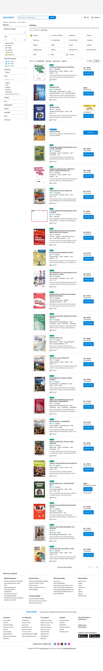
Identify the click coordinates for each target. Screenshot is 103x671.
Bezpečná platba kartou (28, 634)
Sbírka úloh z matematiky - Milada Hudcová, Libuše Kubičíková (63, 316)
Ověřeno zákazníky (64, 620)
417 (97, 567)
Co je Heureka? (7, 620)
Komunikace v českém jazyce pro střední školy (61, 67)
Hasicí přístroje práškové (10, 596)
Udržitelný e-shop (63, 632)
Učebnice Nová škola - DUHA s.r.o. (37, 587)
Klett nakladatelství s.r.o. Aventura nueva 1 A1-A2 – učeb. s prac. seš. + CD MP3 (63, 273)
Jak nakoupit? (25, 620)
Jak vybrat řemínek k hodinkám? (37, 599)
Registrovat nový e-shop (47, 623)
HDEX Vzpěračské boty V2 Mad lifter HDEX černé (64, 587)
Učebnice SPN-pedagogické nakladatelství (39, 581)
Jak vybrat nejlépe (34, 596)
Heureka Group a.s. (44, 648)
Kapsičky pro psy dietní (10, 600)
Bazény (80, 585)
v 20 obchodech (87, 213)
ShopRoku (62, 623)
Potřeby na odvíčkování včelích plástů (13, 581)
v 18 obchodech (87, 360)
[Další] (99, 567)
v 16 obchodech (87, 424)
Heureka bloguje (7, 632)
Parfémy (80, 583)
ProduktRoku (62, 625)
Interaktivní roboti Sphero (10, 594)
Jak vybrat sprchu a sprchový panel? (38, 601)
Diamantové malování (9, 589)
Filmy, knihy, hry (12, 22)
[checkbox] (4, 43)
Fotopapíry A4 (7, 591)
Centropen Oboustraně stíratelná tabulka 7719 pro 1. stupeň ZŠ (64, 216)
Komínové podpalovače (10, 587)
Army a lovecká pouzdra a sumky (12, 583)
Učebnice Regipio (33, 589)
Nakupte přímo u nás (27, 627)
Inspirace (61, 629)
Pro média (5, 629)
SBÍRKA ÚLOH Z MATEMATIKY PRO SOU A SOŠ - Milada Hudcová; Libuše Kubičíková (61, 400)
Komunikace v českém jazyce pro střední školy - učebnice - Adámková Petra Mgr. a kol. (62, 169)
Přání (5, 585)
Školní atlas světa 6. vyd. (56, 338)
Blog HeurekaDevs (7, 634)
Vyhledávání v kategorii (10, 29)
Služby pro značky (45, 629)
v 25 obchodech (87, 255)
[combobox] (33, 17)
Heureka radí (25, 625)
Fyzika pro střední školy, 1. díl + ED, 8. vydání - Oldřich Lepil (61, 442)
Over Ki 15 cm (57, 581)
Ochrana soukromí (26, 632)
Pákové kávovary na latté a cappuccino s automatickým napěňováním (14, 598)
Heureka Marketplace (46, 627)
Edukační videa (44, 636)
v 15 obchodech (87, 508)
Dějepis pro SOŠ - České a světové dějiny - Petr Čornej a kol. (61, 527)
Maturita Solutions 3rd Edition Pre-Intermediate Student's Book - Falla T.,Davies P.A (62, 231)
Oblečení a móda (82, 596)
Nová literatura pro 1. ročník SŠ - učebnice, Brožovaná (60, 378)
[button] (13, 32)
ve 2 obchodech (87, 90)
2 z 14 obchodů (87, 112)
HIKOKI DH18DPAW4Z (59, 583)
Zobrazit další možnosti (11, 94)
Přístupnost (6, 638)
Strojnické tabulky (54, 107)
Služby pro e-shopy (45, 625)
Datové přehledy (45, 632)
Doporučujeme (82, 578)
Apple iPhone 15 (82, 581)
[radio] (4, 61)
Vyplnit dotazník (82, 627)
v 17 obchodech (87, 234)
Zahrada (80, 591)
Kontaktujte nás (82, 619)
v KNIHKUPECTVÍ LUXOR (89, 485)
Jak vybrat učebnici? (54, 131)
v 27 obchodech (87, 403)
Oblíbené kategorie (10, 578)
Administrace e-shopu (46, 620)
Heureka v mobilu (26, 623)
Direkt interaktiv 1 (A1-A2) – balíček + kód (60, 191)
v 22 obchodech (87, 69)
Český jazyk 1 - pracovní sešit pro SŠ (59, 358)
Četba (19, 22)
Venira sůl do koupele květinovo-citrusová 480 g (64, 585)
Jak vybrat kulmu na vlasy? (35, 603)
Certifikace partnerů (64, 627)
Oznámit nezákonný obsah (9, 636)
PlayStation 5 (81, 587)
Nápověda (43, 638)
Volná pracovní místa (8, 627)
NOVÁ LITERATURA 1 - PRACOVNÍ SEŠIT (59, 421)
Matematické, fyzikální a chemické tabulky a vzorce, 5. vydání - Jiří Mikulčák (63, 148)
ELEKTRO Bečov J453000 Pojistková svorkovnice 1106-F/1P (64, 591)
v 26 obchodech (87, 172)
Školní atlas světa (54, 87)
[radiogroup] (15, 64)
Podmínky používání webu (69, 648)
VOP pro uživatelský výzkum (29, 636)
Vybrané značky (33, 578)
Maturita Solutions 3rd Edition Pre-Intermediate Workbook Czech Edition (62, 295)
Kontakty (5, 623)
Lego (79, 589)
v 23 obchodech (87, 193)
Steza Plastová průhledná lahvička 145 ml (64, 589)
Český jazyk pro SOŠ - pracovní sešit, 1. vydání (61, 548)
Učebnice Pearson (33, 585)
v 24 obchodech (87, 150)
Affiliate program (45, 634)
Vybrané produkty (59, 578)
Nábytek (80, 594)
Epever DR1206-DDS (59, 594)
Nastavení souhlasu (27, 629)
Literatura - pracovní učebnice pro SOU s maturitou (63, 463)
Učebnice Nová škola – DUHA (36, 583)
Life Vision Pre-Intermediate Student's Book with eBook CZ (62, 506)
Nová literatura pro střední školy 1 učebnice (61, 252)
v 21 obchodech (87, 319)
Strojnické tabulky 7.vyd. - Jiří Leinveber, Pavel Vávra (61, 484)
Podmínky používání (8, 625)
